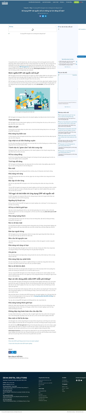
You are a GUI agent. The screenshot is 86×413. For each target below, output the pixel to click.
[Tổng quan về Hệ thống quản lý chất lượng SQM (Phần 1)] (67, 152)
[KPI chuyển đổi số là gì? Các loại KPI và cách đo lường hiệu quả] (67, 116)
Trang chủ (26, 7)
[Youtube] (81, 380)
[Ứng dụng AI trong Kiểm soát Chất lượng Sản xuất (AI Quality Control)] (67, 130)
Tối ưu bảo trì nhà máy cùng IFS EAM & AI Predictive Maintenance (67, 103)
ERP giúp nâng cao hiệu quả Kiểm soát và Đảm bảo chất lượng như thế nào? (67, 141)
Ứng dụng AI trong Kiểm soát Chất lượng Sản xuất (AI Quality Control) (67, 133)
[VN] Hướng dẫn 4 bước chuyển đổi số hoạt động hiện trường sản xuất (67, 64)
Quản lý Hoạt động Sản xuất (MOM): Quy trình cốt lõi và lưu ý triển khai (67, 126)
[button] (40, 16)
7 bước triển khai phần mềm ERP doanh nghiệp (20, 343)
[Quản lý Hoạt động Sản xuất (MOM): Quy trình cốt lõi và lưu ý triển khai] (67, 123)
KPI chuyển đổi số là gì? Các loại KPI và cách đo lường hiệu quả (66, 119)
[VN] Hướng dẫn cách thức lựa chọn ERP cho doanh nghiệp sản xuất (67, 62)
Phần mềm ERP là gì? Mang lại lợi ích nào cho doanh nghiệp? (23, 341)
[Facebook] (77, 380)
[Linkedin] (79, 380)
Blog (31, 7)
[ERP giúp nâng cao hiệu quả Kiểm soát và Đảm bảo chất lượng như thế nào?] (67, 138)
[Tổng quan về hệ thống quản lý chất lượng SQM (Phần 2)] (67, 145)
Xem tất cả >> (67, 66)
